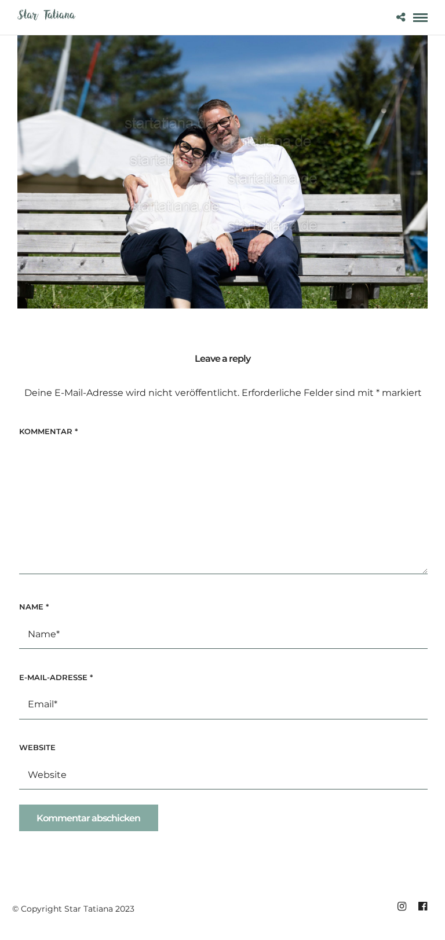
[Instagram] (401, 906)
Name (34, 606)
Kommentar (48, 431)
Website (37, 747)
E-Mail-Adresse (56, 677)
